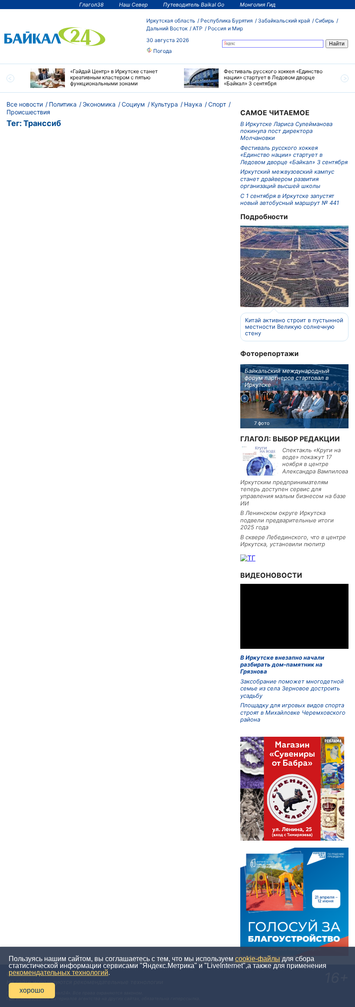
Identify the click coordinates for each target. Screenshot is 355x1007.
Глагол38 (91, 4)
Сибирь (324, 20)
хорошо (31, 990)
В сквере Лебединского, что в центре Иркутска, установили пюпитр (293, 540)
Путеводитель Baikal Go (193, 4)
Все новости (24, 104)
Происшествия (28, 112)
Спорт (217, 104)
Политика (63, 104)
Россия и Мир (225, 28)
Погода (162, 51)
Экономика (99, 104)
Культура (164, 104)
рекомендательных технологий (58, 972)
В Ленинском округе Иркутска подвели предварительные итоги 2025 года (287, 520)
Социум (133, 104)
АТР (198, 28)
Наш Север (133, 4)
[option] (101, 78)
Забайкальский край (284, 20)
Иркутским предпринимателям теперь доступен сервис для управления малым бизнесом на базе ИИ (293, 493)
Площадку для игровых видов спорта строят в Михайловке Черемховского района (292, 712)
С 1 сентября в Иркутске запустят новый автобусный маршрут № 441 (289, 199)
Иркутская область (170, 20)
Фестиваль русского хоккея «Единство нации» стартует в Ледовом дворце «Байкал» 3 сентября (294, 154)
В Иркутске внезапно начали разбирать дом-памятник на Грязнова (282, 664)
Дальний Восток (166, 28)
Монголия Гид (258, 4)
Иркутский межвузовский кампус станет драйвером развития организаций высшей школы (287, 178)
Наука (193, 104)
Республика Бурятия (226, 20)
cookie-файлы (257, 958)
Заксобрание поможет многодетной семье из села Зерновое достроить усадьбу (292, 688)
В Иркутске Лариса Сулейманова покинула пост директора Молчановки (286, 131)
